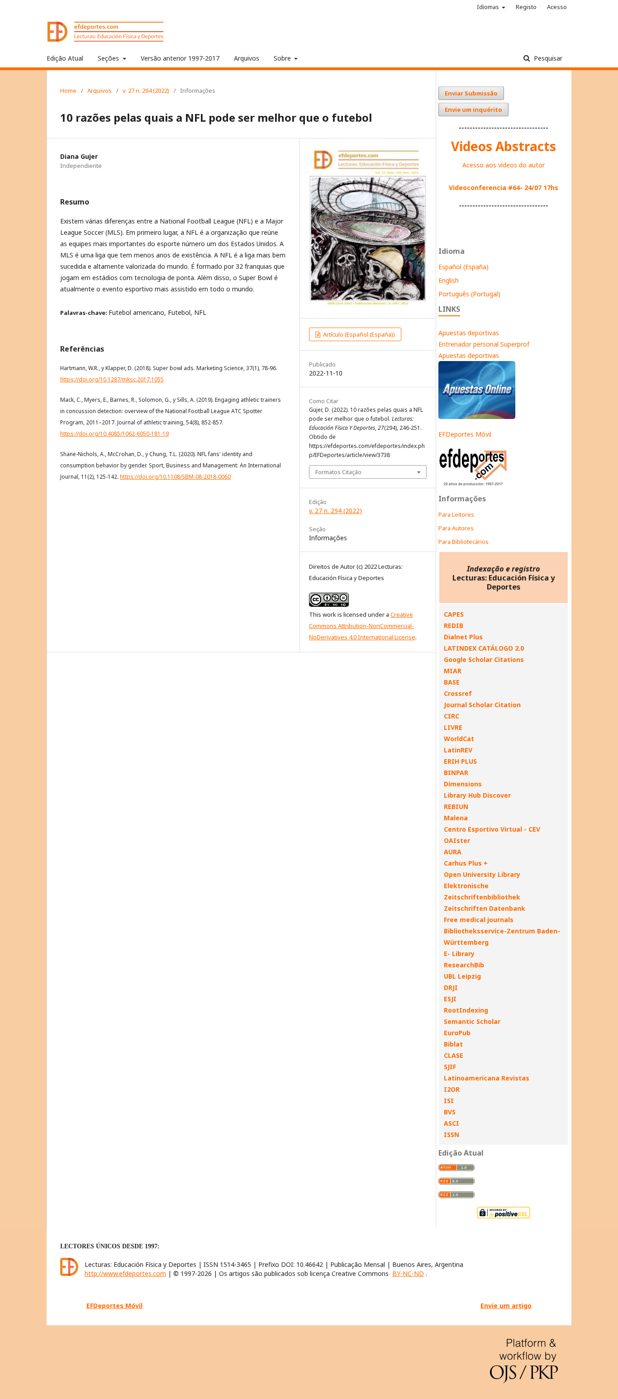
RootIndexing (466, 1010)
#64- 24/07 (525, 187)
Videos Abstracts (503, 146)
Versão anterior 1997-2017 (180, 58)
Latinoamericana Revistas (486, 1078)
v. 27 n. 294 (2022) (146, 90)
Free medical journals (478, 919)
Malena (456, 818)
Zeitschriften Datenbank (484, 908)
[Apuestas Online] (476, 416)
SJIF (450, 1066)
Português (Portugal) (469, 294)
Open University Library (482, 874)
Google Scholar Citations (484, 659)
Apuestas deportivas (468, 332)
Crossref (458, 693)
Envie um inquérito (473, 109)
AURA (452, 851)
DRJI (451, 987)
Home (68, 90)
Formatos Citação (338, 472)
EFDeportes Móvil (464, 434)
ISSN (451, 1134)
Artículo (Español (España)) (358, 334)
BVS (450, 1112)
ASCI (451, 1123)
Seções (109, 58)
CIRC (451, 716)
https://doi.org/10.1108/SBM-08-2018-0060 (175, 477)
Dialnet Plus (463, 637)
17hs (550, 187)
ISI (449, 1100)
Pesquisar (547, 58)
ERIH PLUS (460, 761)
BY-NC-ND (408, 1273)
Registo (526, 7)
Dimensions (463, 784)
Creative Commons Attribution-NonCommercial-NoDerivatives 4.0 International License (362, 625)
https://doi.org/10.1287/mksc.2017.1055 (112, 379)
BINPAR (456, 772)
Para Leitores (456, 514)
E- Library (459, 953)
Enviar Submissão (471, 93)
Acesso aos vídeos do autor (503, 165)
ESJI (450, 999)
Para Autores (456, 528)
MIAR (452, 670)
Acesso (557, 7)
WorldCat (459, 738)
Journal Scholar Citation (482, 704)
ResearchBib (464, 965)
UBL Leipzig (462, 976)
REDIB (453, 625)
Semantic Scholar (472, 1021)
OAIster (457, 840)
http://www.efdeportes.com (125, 1273)
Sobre (283, 58)
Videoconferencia (478, 187)
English (448, 280)
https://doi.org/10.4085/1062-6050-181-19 (114, 434)
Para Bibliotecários (463, 542)
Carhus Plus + (466, 863)
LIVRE (453, 727)
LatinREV (458, 750)
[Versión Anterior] (473, 485)
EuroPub (457, 1032)
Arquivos (246, 58)
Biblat (453, 1044)
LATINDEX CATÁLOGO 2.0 (484, 648)
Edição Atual (65, 58)
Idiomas (488, 7)
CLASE (453, 1055)
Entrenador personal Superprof (483, 344)
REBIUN (456, 806)
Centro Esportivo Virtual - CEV (492, 829)
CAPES (454, 614)
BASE (452, 682)
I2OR (452, 1089)
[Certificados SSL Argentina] (503, 1217)
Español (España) (463, 266)
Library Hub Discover (477, 795)
